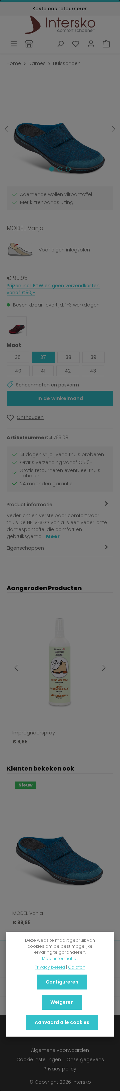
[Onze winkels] (29, 44)
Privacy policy (60, 1068)
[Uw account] (91, 44)
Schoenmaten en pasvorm (47, 384)
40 (18, 371)
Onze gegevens (85, 1059)
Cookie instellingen (38, 1059)
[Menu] (14, 44)
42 (68, 371)
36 (18, 357)
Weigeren (62, 1002)
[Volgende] (113, 129)
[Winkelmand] (106, 44)
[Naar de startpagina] (60, 25)
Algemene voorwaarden (60, 1050)
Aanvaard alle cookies (62, 1022)
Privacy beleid (50, 967)
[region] (60, 128)
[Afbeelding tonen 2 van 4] (59, 169)
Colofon (76, 967)
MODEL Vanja (27, 914)
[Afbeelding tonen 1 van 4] (51, 169)
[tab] (58, 519)
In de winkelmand (60, 398)
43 (93, 371)
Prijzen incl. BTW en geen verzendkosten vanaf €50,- (53, 289)
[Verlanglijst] (76, 44)
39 (93, 357)
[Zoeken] (60, 44)
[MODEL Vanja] (60, 128)
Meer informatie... (60, 958)
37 (43, 357)
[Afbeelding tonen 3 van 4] (68, 169)
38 (68, 357)
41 (43, 371)
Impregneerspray (33, 733)
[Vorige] (7, 129)
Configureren (62, 982)
